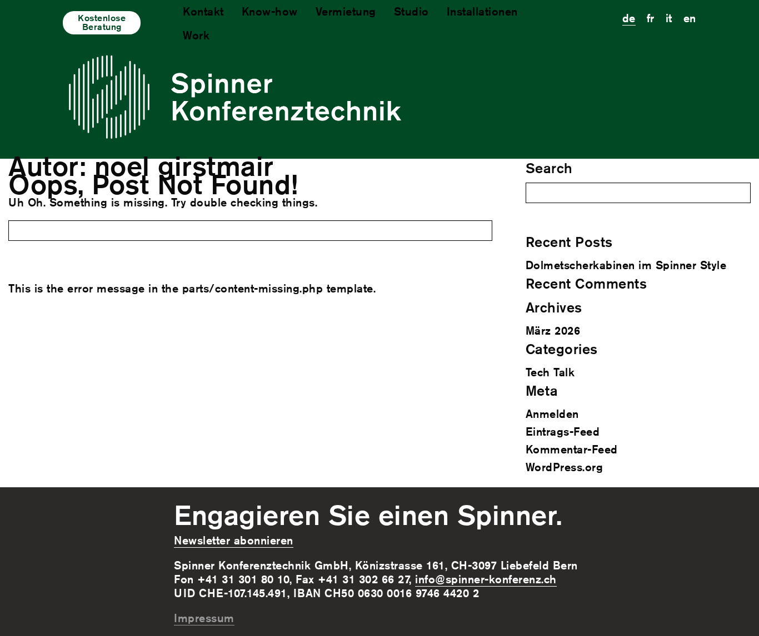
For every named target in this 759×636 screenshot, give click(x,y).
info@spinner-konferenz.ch (486, 579)
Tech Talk (550, 372)
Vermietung (346, 11)
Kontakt (203, 11)
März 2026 (553, 330)
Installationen (482, 11)
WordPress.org (564, 467)
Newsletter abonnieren (233, 540)
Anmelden (552, 414)
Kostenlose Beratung (102, 22)
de (629, 18)
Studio (411, 11)
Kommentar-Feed (572, 449)
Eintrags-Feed (563, 431)
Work (196, 35)
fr (651, 18)
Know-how (270, 11)
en (689, 18)
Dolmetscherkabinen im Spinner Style (626, 265)
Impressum (204, 618)
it (669, 18)
